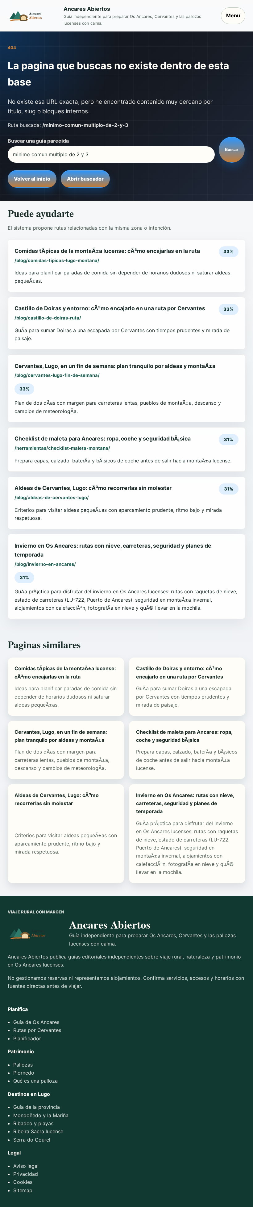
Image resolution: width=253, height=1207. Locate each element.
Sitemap (22, 1190)
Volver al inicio (32, 179)
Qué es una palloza (35, 1081)
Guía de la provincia (36, 1107)
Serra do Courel (31, 1140)
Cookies (22, 1182)
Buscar (231, 149)
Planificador (27, 1038)
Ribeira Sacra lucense (38, 1131)
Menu (233, 15)
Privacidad (25, 1174)
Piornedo (23, 1073)
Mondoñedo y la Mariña (40, 1115)
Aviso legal (26, 1166)
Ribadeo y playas (33, 1123)
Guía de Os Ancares (36, 1022)
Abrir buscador (85, 179)
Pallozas (23, 1065)
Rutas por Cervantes (37, 1030)
